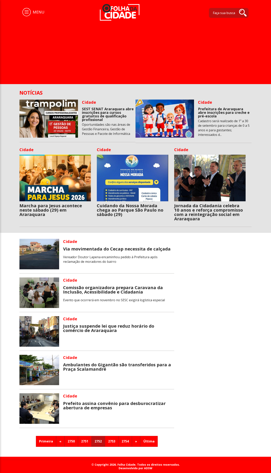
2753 (111, 441)
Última (149, 441)
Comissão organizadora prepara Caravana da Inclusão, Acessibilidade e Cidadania (113, 289)
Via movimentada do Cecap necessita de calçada (117, 249)
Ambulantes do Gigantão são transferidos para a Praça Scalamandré (117, 366)
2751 (84, 441)
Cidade (89, 102)
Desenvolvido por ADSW (135, 468)
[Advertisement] (135, 50)
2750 (71, 441)
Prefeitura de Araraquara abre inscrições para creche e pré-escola (224, 112)
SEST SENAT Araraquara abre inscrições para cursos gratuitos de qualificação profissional (108, 114)
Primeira (46, 441)
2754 (125, 441)
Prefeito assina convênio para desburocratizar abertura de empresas (114, 405)
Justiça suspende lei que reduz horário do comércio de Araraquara (108, 328)
